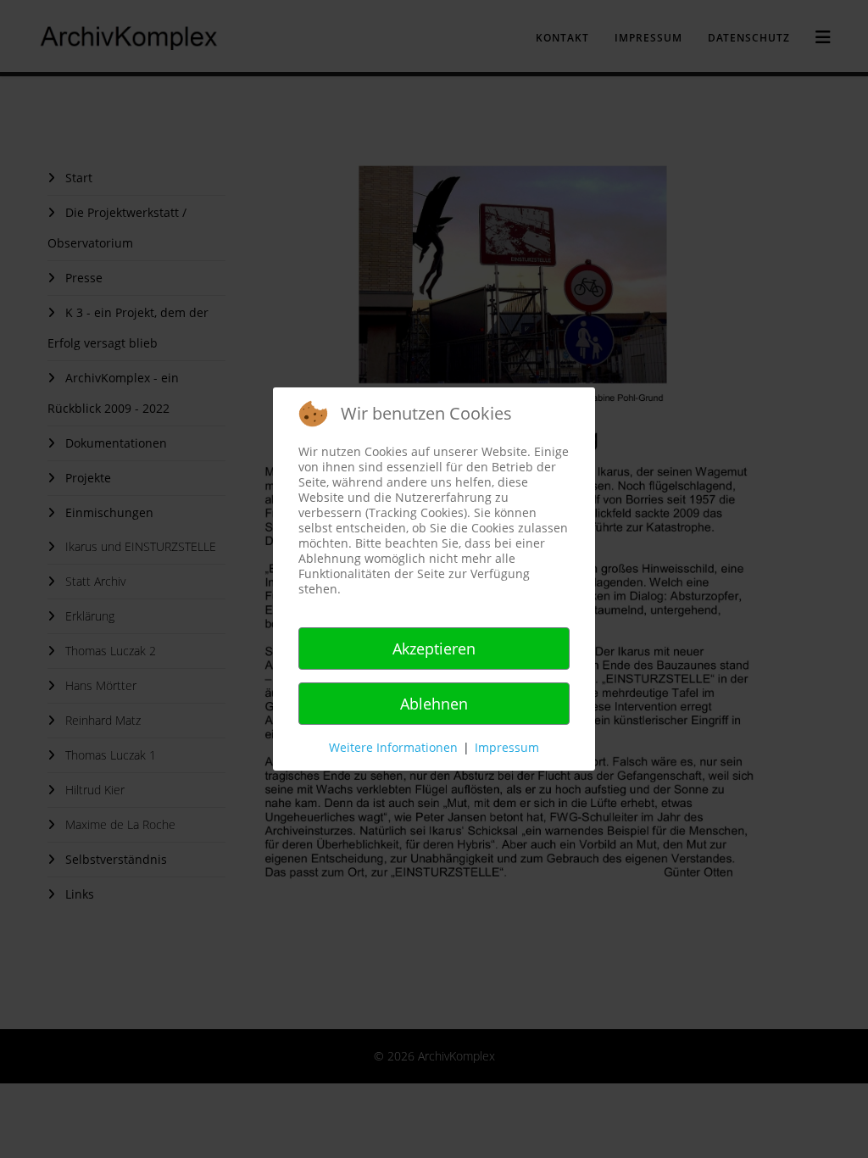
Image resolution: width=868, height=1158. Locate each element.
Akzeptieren (434, 648)
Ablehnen (434, 703)
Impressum (507, 747)
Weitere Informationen (393, 747)
